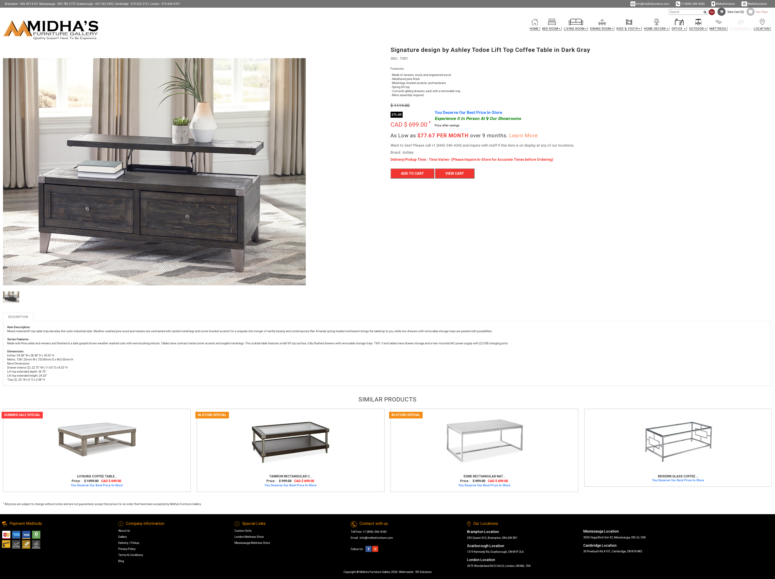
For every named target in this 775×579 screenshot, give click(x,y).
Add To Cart (412, 173)
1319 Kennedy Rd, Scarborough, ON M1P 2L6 (495, 551)
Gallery (122, 536)
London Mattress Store (249, 536)
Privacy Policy (127, 549)
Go (712, 12)
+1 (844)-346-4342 (692, 3)
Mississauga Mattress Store (252, 542)
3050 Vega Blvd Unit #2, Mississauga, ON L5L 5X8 (614, 537)
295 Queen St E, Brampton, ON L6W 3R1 (492, 537)
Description (18, 316)
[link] (483, 20)
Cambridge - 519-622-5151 (131, 3)
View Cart (454, 173)
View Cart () (735, 12)
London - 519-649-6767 (165, 3)
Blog (121, 561)
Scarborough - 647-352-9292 (94, 3)
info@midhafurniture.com (652, 3)
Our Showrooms (504, 118)
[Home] (51, 30)
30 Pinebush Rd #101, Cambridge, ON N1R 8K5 (612, 551)
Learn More (523, 135)
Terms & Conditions (130, 555)
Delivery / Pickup (128, 542)
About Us (124, 530)
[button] (551, 25)
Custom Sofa (243, 530)
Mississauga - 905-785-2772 (57, 3)
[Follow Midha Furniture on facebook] (368, 549)
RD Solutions (424, 572)
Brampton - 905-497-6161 (21, 3)
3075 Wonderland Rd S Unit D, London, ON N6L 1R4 (499, 565)
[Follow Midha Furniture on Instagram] (375, 549)
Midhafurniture (725, 3)
